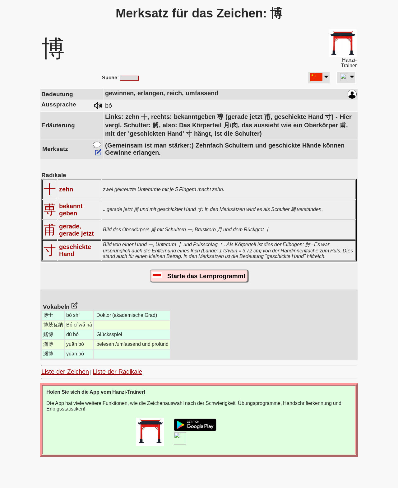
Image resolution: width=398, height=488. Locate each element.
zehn (66, 189)
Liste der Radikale (117, 371)
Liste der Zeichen (65, 371)
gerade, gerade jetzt (76, 230)
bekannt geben (71, 210)
